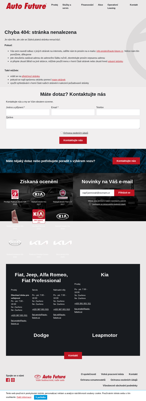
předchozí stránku (31, 76)
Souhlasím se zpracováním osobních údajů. (109, 204)
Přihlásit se (124, 192)
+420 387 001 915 (40, 309)
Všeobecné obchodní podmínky (120, 385)
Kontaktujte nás (73, 140)
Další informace (24, 397)
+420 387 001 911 (19, 315)
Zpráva (9, 117)
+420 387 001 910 (61, 309)
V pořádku (41, 397)
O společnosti (88, 374)
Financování (87, 5)
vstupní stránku (115, 61)
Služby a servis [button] (66, 6)
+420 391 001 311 (82, 303)
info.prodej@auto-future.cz (110, 51)
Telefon (100, 107)
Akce (100, 5)
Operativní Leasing (113, 6)
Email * (54, 107)
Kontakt (134, 5)
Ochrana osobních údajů (75, 133)
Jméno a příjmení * (15, 107)
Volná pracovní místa (112, 374)
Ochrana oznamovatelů (93, 380)
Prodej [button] (54, 5)
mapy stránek (58, 79)
